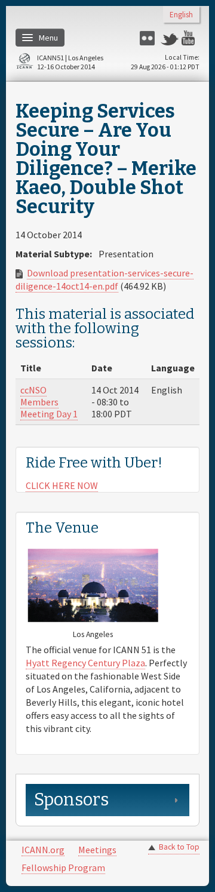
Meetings (97, 850)
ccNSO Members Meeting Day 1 (49, 402)
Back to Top (179, 847)
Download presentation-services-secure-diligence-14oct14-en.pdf (105, 279)
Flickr (149, 37)
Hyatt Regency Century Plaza (85, 663)
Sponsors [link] (71, 799)
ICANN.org (43, 850)
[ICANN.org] (24, 63)
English (181, 15)
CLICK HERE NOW (62, 485)
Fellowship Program (63, 867)
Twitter (170, 37)
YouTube (190, 37)
